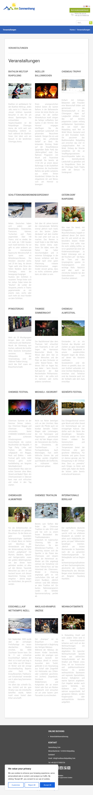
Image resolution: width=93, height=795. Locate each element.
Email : (50, 758)
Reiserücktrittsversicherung (59, 736)
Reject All (31, 785)
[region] (31, 777)
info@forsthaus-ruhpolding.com (64, 758)
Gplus (65, 767)
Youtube (61, 767)
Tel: (49, 763)
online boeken (63, 776)
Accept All (47, 785)
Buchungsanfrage (80, 10)
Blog (68, 767)
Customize (16, 785)
